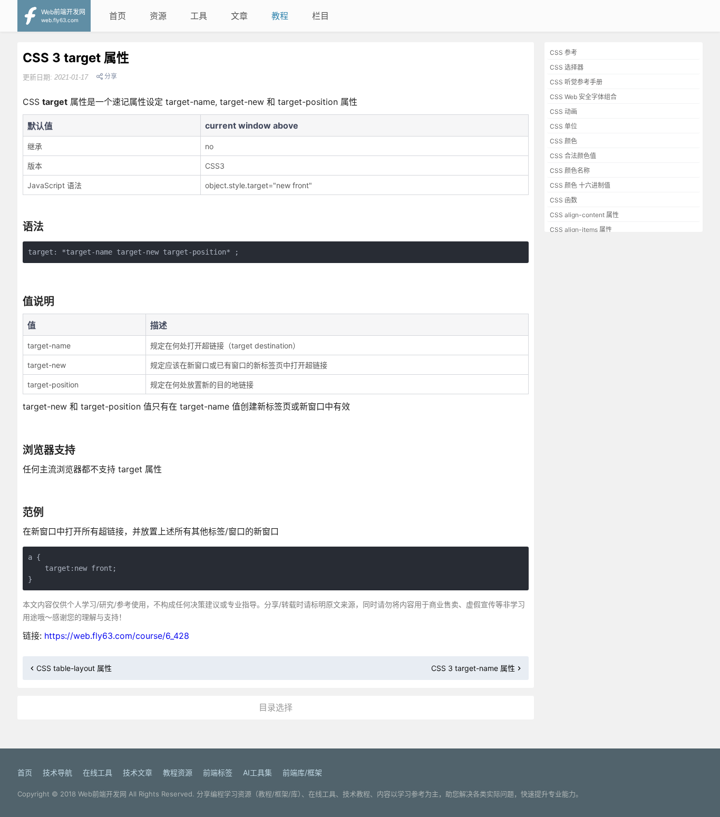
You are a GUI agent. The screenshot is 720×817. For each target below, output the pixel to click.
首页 (117, 16)
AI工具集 (257, 772)
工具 (198, 16)
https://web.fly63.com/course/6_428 (116, 635)
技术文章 (137, 772)
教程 (279, 16)
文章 (239, 16)
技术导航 (57, 772)
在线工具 (97, 772)
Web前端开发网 (102, 794)
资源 (158, 16)
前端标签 (217, 772)
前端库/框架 (302, 772)
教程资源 (177, 772)
